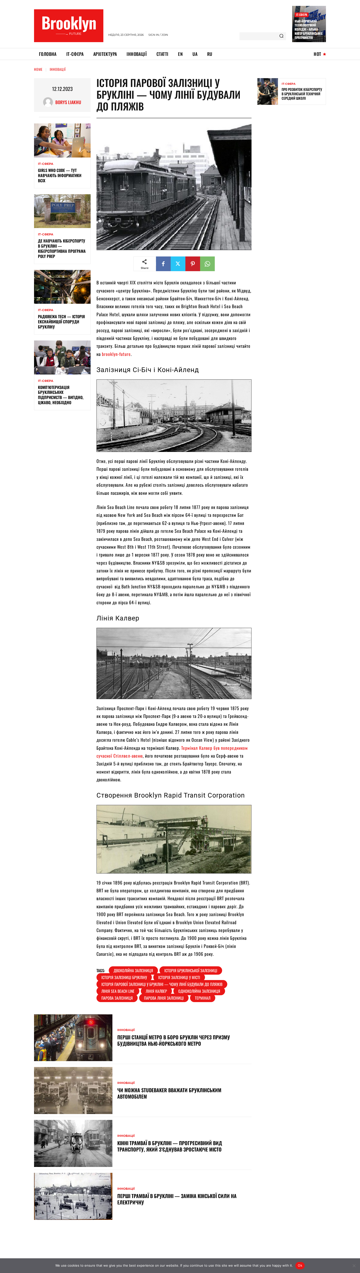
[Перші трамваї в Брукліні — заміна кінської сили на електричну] (73, 1196)
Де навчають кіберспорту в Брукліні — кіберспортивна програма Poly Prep (62, 248)
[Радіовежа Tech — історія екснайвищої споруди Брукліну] (62, 287)
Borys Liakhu (68, 102)
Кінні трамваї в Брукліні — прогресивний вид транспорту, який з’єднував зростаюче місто (169, 1146)
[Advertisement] (294, 144)
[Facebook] (163, 263)
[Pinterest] (192, 263)
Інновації (58, 69)
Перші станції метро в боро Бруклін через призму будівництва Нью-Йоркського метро (173, 1040)
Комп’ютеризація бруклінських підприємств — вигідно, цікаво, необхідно (61, 394)
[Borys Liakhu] (49, 102)
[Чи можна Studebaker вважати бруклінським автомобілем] (73, 1090)
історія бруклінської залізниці (190, 970)
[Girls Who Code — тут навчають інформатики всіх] (62, 140)
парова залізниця (117, 998)
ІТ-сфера (301, 14)
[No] (353, 1265)
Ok (300, 1265)
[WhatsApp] (207, 263)
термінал (202, 998)
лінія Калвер (156, 991)
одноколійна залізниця (199, 991)
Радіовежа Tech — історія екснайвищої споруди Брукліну (61, 322)
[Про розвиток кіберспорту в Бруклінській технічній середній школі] (267, 91)
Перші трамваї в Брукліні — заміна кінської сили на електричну (177, 1199)
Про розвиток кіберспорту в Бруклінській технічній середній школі (302, 94)
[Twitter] (178, 263)
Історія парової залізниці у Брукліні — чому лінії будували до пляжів (161, 984)
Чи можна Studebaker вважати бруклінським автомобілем (169, 1093)
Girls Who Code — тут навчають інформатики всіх (59, 175)
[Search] (281, 36)
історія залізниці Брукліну (124, 977)
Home (38, 69)
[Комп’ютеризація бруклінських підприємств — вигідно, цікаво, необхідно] (62, 357)
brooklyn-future (116, 354)
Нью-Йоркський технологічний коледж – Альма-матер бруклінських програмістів (308, 29)
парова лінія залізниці (164, 998)
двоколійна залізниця (133, 970)
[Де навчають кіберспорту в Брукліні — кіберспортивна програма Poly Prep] (62, 211)
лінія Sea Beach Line (117, 991)
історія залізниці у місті (179, 977)
